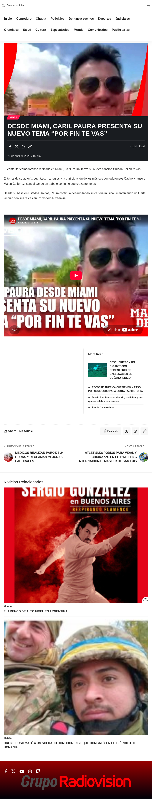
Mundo (13, 117)
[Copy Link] (30, 147)
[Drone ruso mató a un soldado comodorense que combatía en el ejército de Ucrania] (76, 677)
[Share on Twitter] (16, 147)
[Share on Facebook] (10, 147)
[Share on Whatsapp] (23, 147)
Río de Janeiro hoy (103, 407)
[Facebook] (6, 771)
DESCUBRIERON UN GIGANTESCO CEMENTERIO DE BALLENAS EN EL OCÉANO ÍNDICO (122, 370)
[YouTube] (22, 771)
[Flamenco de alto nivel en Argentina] (76, 545)
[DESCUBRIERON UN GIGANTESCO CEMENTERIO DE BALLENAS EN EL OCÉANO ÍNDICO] (97, 370)
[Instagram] (30, 771)
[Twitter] (13, 771)
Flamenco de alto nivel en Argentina (35, 611)
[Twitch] (38, 771)
